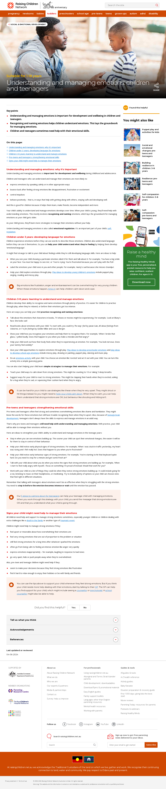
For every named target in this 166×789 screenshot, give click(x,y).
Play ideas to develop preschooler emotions (87, 350)
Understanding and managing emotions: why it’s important (35, 147)
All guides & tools (128, 673)
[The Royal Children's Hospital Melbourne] (18, 701)
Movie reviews (127, 700)
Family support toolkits (94, 696)
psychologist (96, 590)
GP (96, 587)
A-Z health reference (130, 677)
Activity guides (127, 681)
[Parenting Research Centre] (18, 690)
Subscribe (151, 745)
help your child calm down (69, 394)
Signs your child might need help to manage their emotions (35, 160)
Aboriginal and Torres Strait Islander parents (99, 677)
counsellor (82, 590)
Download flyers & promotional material (101, 687)
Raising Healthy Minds (130, 713)
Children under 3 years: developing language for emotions (34, 150)
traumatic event (67, 520)
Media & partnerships (56, 690)
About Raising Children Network (61, 673)
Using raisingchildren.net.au (96, 673)
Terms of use (23, 781)
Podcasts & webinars (130, 709)
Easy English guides (92, 692)
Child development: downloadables (99, 683)
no (85, 607)
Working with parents (93, 710)
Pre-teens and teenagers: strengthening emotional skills (34, 157)
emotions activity (23, 358)
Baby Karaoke (127, 686)
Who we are (52, 681)
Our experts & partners (57, 686)
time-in (51, 289)
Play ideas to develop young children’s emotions (73, 272)
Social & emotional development (28, 24)
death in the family (35, 520)
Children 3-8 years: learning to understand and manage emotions (38, 154)
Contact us (51, 694)
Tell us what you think (23, 620)
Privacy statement (11, 781)
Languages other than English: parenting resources (97, 700)
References (17, 639)
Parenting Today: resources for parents (138, 704)
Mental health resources (95, 706)
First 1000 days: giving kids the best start (136, 694)
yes (73, 607)
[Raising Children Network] (37, 5)
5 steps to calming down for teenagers (40, 496)
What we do (52, 677)
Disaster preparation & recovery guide (138, 690)
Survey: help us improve (57, 698)
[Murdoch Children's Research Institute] (18, 713)
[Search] (94, 745)
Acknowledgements (22, 629)
